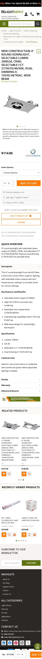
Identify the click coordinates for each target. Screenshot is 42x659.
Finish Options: (8, 171)
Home (4, 31)
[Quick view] (9, 476)
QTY (5, 186)
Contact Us (7, 599)
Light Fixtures (6, 611)
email (18, 201)
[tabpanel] (21, 107)
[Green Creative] (31, 156)
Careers (6, 596)
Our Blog (6, 588)
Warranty (5, 388)
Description (6, 270)
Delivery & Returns (10, 394)
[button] (29, 219)
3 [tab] (20, 130)
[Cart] (36, 14)
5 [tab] (23, 130)
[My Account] (24, 14)
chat (11, 201)
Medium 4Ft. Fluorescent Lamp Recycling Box (10, 525)
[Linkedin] (3, 648)
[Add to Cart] (4, 540)
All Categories (11, 606)
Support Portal (8, 592)
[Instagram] (22, 648)
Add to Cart (28, 187)
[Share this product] (37, 51)
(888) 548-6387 (9, 639)
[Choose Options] (4, 476)
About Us (6, 585)
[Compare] (14, 540)
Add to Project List (19, 219)
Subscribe (29, 568)
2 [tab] (18, 130)
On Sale (4, 618)
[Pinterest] (16, 648)
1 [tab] (16, 130)
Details (4, 383)
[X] (28, 648)
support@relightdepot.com (14, 642)
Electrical (4, 614)
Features (4, 626)
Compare (20, 226)
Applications (5, 622)
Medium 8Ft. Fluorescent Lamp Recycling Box (29, 525)
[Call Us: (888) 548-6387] (30, 14)
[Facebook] (9, 648)
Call (7, 201)
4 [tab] (22, 130)
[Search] (36, 24)
